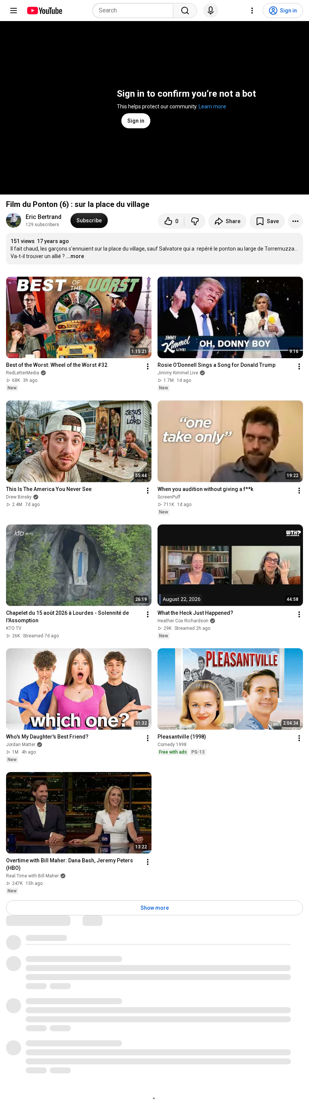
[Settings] (252, 10)
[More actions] (295, 221)
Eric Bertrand (43, 216)
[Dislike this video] (194, 221)
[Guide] (13, 10)
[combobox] (135, 10)
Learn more (212, 106)
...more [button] (75, 256)
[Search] (185, 10)
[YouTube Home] (44, 10)
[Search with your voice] (210, 10)
